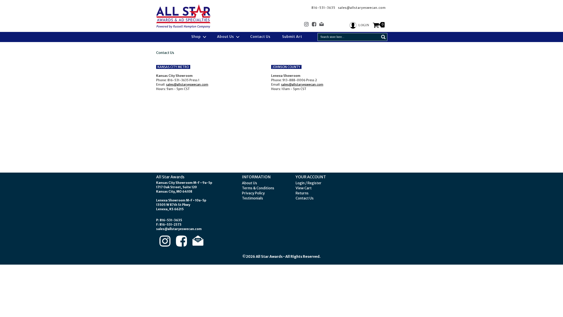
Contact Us (260, 36)
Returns (302, 193)
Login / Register (309, 183)
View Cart (304, 188)
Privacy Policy (253, 193)
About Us (226, 36)
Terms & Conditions (258, 188)
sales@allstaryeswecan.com (187, 85)
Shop (196, 36)
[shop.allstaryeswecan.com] (183, 16)
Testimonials (252, 198)
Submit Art (292, 36)
